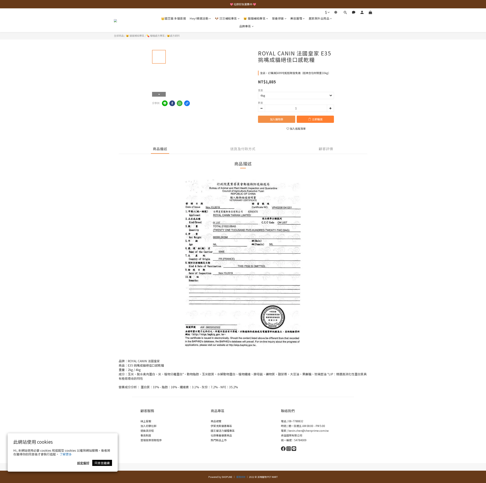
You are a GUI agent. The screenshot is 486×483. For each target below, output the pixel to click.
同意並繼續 (102, 463)
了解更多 (66, 454)
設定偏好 (83, 463)
